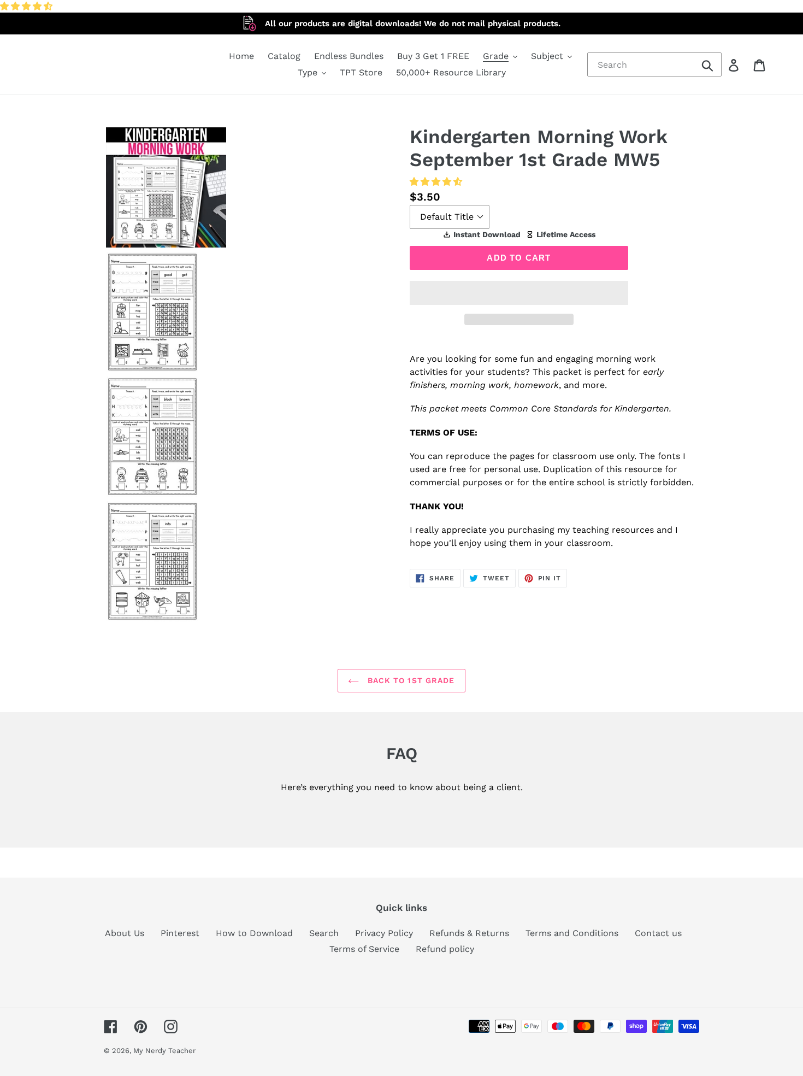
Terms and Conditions (572, 933)
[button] (27, 6)
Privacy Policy (384, 933)
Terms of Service (364, 949)
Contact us (658, 933)
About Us (124, 933)
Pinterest (180, 933)
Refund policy (445, 949)
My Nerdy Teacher (164, 1050)
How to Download (254, 933)
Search (324, 933)
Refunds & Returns (469, 933)
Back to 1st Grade (409, 680)
